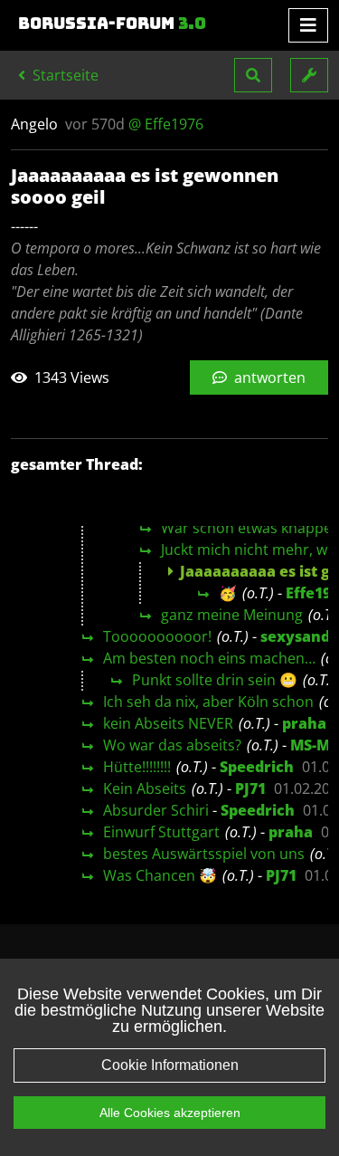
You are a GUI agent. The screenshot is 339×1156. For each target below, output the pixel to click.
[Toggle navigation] (308, 25)
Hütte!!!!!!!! (136, 767)
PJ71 (250, 788)
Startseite (64, 75)
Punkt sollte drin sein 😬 (214, 680)
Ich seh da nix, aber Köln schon (208, 702)
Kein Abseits (144, 788)
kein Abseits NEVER (168, 723)
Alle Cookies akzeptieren (169, 1112)
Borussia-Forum (112, 23)
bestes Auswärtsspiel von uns (203, 854)
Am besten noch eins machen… (209, 658)
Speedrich (257, 767)
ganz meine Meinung (231, 615)
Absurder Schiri (155, 810)
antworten (268, 377)
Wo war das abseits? (172, 745)
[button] (253, 75)
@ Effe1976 (165, 124)
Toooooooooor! (157, 636)
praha (304, 723)
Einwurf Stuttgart (161, 832)
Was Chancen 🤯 (160, 875)
